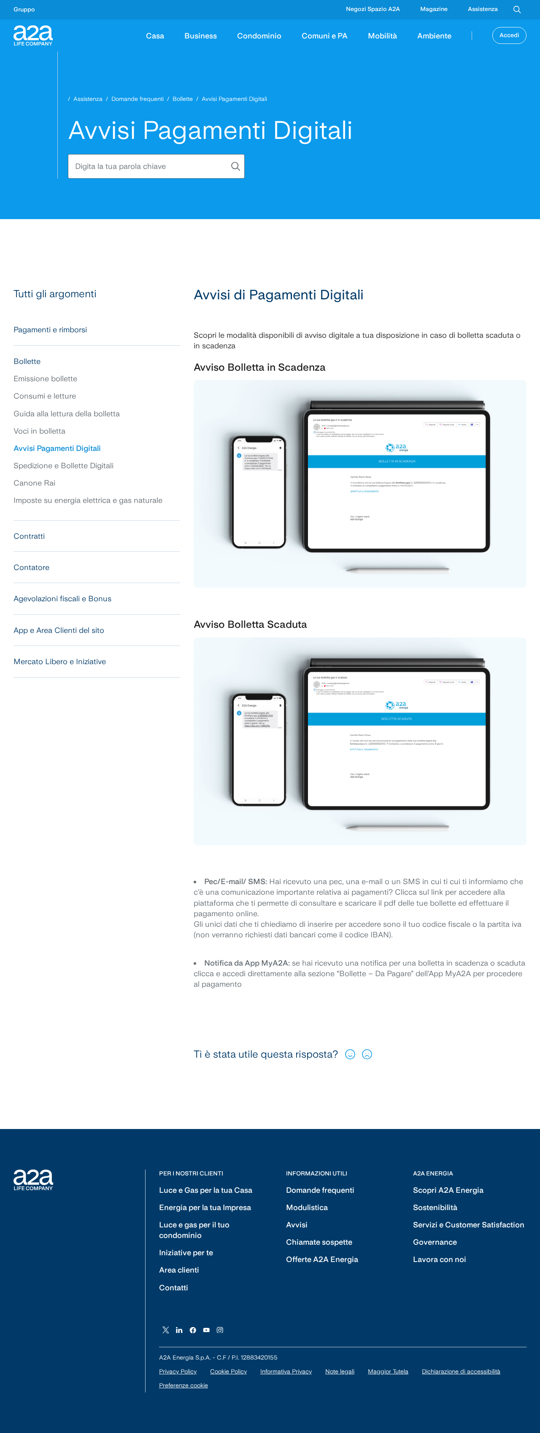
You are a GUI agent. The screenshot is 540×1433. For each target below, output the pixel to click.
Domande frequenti (137, 98)
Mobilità (382, 35)
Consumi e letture (45, 395)
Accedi (509, 35)
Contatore (31, 567)
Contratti (29, 536)
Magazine (434, 8)
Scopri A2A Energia (448, 1190)
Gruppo (24, 9)
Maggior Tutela (388, 1371)
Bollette (183, 98)
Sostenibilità (435, 1207)
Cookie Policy (228, 1371)
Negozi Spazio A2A (373, 8)
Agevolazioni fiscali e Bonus (62, 598)
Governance (435, 1242)
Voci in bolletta (39, 430)
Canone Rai (34, 482)
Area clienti (179, 1269)
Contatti (173, 1287)
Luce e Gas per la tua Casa (205, 1190)
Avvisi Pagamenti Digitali (57, 448)
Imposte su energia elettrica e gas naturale (88, 500)
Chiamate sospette (319, 1242)
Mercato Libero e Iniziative (60, 661)
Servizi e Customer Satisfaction (468, 1224)
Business (200, 35)
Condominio (259, 35)
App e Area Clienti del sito (59, 630)
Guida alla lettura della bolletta (67, 413)
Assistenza (483, 8)
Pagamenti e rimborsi (50, 329)
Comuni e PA (325, 35)
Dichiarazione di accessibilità (461, 1371)
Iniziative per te (186, 1252)
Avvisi (297, 1224)
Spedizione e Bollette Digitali (63, 465)
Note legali (339, 1371)
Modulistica (307, 1207)
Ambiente (434, 35)
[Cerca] (517, 9)
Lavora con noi (439, 1259)
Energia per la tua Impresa (205, 1207)
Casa (155, 35)
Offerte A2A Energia (322, 1259)
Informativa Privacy (286, 1371)
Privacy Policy (178, 1371)
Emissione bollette (45, 378)
